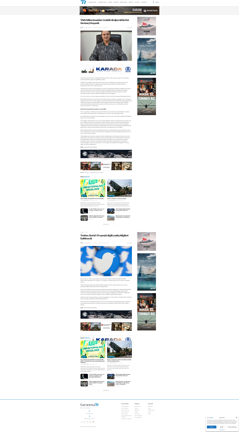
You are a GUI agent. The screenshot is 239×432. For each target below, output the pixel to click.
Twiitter (97, 348)
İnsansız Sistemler (125, 426)
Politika (136, 426)
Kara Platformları (124, 423)
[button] (236, 417)
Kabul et (211, 427)
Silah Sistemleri (124, 428)
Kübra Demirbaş (86, 200)
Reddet (221, 427)
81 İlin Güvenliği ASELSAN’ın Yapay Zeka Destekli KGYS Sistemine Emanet (96, 398)
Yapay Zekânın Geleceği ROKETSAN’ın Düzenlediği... (92, 198)
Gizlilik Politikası (222, 429)
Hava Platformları (125, 421)
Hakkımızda (150, 421)
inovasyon (87, 172)
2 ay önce (91, 218)
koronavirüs (87, 348)
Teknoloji (131, 2)
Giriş (157, 2)
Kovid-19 (93, 348)
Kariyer (149, 423)
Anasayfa (82, 16)
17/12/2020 (95, 27)
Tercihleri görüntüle (232, 427)
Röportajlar (137, 425)
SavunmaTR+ (144, 2)
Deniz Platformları (125, 425)
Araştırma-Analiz (102, 2)
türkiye (101, 172)
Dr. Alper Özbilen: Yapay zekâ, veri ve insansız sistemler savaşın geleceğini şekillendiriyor (96, 391)
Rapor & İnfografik (138, 430)
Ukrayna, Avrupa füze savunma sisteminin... (117, 198)
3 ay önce (118, 218)
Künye (149, 426)
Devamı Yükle (106, 224)
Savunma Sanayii (92, 2)
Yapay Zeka (137, 2)
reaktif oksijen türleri (94, 172)
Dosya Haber (137, 428)
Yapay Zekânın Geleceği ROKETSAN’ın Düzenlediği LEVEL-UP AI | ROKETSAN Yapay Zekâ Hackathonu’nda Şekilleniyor (92, 376)
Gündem (110, 2)
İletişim (149, 428)
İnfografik (116, 2)
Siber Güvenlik (123, 2)
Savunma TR (88, 27)
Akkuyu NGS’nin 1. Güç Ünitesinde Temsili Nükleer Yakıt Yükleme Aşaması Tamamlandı (123, 398)
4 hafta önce (92, 200)
